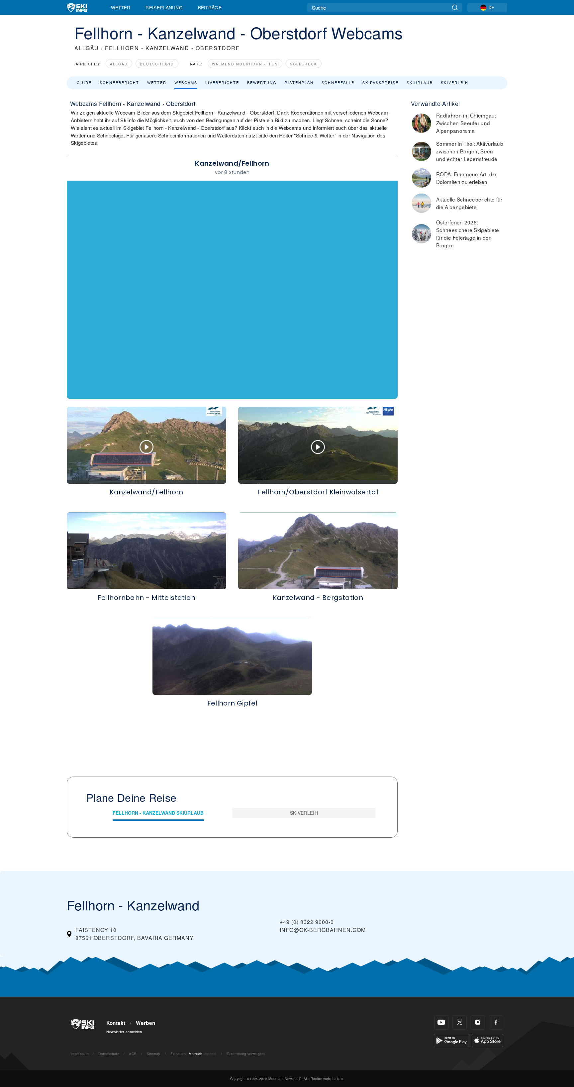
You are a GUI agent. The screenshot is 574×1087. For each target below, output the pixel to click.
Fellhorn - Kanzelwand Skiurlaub (158, 812)
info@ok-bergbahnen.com (323, 930)
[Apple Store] (487, 1039)
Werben (145, 1023)
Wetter (121, 7)
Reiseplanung (164, 7)
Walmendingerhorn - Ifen (245, 63)
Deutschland (157, 63)
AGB (133, 1053)
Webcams (185, 82)
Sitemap (153, 1053)
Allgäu (119, 63)
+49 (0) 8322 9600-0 (307, 922)
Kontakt (116, 1023)
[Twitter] (459, 1022)
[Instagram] (478, 1022)
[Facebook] (496, 1022)
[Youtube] (441, 1022)
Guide (84, 82)
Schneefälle (338, 82)
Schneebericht (119, 82)
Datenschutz (108, 1053)
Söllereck (303, 63)
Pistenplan (299, 82)
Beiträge (210, 7)
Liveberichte (222, 82)
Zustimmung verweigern (246, 1053)
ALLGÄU (86, 48)
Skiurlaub (420, 82)
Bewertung (262, 82)
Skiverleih (454, 82)
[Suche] (454, 7)
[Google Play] (451, 1039)
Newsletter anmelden (124, 1031)
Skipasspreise (380, 82)
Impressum (79, 1053)
